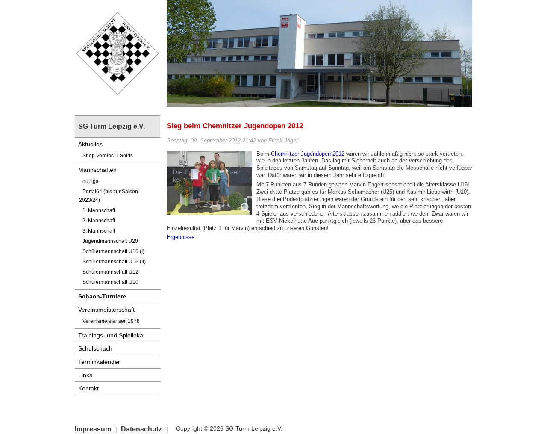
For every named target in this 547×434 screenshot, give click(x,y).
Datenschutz (141, 429)
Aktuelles (90, 144)
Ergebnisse (180, 237)
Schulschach (95, 348)
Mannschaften (97, 169)
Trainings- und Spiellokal (111, 335)
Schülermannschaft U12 (110, 272)
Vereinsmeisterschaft (106, 309)
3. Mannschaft (98, 230)
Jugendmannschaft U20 (110, 241)
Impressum (93, 429)
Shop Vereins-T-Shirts (107, 155)
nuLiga (90, 181)
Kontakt (88, 388)
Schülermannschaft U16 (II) (114, 261)
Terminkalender (99, 361)
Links (85, 375)
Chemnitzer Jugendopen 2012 (307, 154)
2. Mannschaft (98, 220)
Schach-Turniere (102, 296)
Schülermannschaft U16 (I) (113, 251)
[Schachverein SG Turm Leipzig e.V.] (117, 53)
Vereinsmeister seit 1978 (111, 321)
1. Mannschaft (98, 210)
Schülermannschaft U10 (110, 282)
